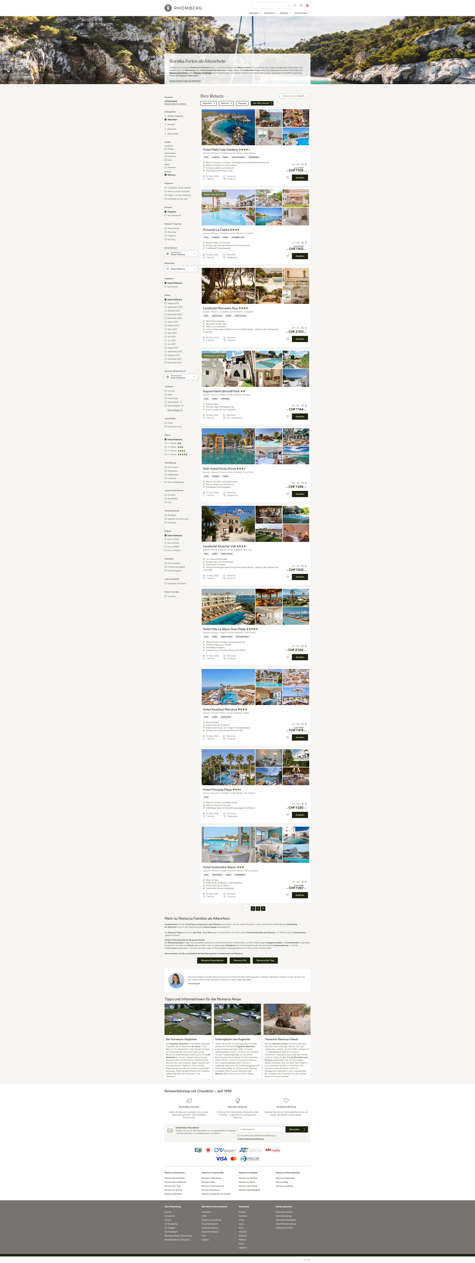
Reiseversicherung (210, 1228)
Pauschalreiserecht (210, 1224)
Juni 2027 (171, 340)
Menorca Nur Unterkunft (175, 1182)
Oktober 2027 (173, 355)
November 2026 (174, 314)
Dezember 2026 (174, 318)
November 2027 (174, 359)
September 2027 (174, 351)
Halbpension (172, 474)
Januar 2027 (172, 322)
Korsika (170, 149)
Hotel (169, 423)
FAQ (204, 1236)
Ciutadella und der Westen (179, 188)
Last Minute (172, 287)
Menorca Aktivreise (173, 1194)
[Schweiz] (307, 5)
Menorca (171, 175)
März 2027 (172, 329)
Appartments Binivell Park (221, 391)
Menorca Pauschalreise (175, 1178)
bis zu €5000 (173, 546)
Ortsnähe (171, 495)
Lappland (243, 1247)
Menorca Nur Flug (172, 1186)
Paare (169, 394)
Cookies (205, 1240)
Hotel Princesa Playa (217, 790)
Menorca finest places (211, 1178)
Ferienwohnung (174, 426)
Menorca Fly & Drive (173, 1190)
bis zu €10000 (173, 550)
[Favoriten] (295, 5)
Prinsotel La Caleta (216, 230)
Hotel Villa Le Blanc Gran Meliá (224, 629)
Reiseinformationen (210, 1232)
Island (241, 1243)
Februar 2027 (173, 325)
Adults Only (172, 398)
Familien (171, 391)
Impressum (206, 1212)
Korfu (169, 160)
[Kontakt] (301, 5)
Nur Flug (171, 239)
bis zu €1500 (173, 539)
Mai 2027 (171, 337)
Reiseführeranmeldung (286, 1224)
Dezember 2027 (174, 362)
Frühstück (171, 478)
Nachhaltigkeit (238, 157)
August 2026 (173, 303)
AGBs (204, 1216)
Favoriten (171, 596)
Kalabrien (171, 167)
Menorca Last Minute (248, 1186)
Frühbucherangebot (176, 567)
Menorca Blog (282, 1182)
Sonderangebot (174, 570)
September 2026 (174, 307)
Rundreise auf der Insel (177, 199)
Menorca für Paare (247, 1182)
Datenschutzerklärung (211, 1220)
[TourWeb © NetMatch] (307, 1260)
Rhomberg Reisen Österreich (177, 1240)
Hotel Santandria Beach (219, 867)
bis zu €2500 (173, 543)
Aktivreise (171, 232)
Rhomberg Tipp (238, 237)
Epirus (241, 1224)
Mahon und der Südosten (178, 191)
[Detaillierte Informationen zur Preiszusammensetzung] (306, 164)
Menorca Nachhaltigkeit (249, 1190)
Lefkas (241, 1220)
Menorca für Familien (248, 1178)
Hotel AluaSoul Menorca (220, 709)
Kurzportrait (170, 1216)
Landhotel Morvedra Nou (220, 308)
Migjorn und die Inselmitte (179, 195)
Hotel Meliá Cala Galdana (220, 150)
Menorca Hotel (208, 1182)
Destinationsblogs (284, 1216)
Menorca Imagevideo (285, 1178)
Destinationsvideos (284, 1212)
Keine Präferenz (174, 283)
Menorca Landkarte (284, 1186)
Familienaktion (173, 563)
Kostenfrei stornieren (176, 583)
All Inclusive (172, 467)
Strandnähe (172, 498)
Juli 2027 (171, 344)
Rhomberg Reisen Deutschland (178, 1236)
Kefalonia (171, 156)
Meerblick (171, 515)
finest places (240, 316)
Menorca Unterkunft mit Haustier (216, 1194)
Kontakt (168, 1212)
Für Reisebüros (171, 1224)
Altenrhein (172, 119)
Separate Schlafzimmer (177, 519)
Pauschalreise (173, 228)
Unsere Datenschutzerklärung (251, 1139)
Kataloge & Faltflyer (284, 1228)
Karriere (168, 1220)
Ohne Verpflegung (175, 482)
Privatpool (171, 522)
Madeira (242, 1240)
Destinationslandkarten (286, 1220)
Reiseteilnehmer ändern (175, 104)
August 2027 (173, 348)
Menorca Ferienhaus (211, 1190)
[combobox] (272, 5)
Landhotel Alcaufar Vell (219, 546)
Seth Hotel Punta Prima (219, 469)
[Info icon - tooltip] (181, 402)
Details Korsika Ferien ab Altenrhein (185, 81)
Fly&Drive (171, 236)
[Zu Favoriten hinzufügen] (288, 178)
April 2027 (172, 333)
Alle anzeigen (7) (175, 410)
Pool (169, 502)
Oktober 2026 (173, 311)
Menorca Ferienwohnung (213, 1186)
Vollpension (172, 471)
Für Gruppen (170, 1228)
